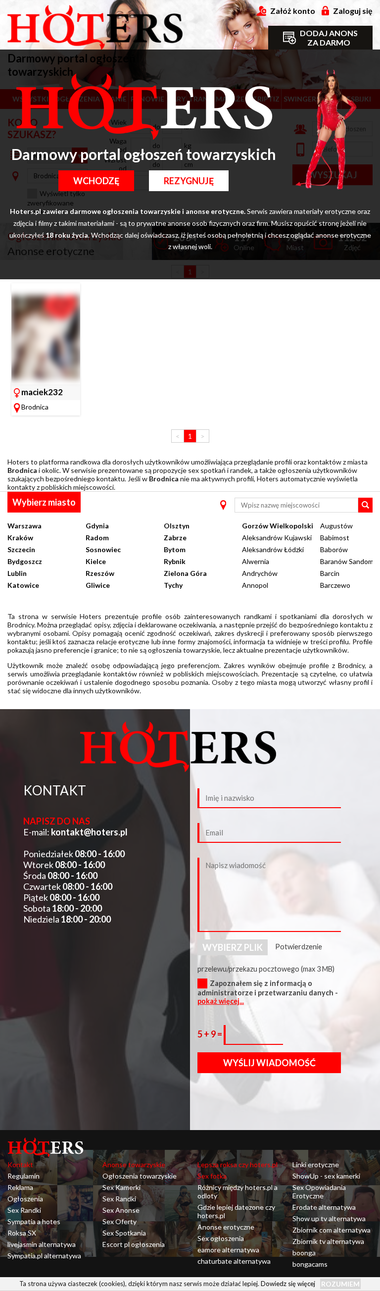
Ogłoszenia (25, 1198)
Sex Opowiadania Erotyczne (319, 1191)
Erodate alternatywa (324, 1207)
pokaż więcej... (220, 1001)
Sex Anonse (121, 1210)
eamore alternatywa (228, 1249)
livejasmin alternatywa (41, 1244)
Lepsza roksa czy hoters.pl (237, 1164)
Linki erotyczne (315, 1164)
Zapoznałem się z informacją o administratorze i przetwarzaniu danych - (267, 992)
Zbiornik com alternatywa (331, 1230)
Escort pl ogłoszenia (133, 1244)
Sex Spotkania (124, 1233)
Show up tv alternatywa (329, 1218)
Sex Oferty (119, 1221)
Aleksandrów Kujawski (277, 537)
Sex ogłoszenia (220, 1238)
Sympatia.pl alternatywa (44, 1255)
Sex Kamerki (121, 1187)
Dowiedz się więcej (288, 1283)
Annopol (255, 585)
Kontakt (20, 1164)
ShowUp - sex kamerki (326, 1176)
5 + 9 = (210, 1034)
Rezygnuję (189, 180)
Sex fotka (212, 1176)
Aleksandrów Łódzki (273, 549)
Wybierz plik (232, 947)
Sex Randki (24, 1210)
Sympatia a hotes (33, 1221)
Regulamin (23, 1176)
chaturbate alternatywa (234, 1261)
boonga (304, 1252)
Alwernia (255, 561)
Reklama (20, 1187)
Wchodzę (96, 180)
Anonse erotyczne (225, 1227)
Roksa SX (21, 1233)
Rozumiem (340, 1284)
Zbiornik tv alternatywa (328, 1241)
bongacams (310, 1264)
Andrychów (260, 573)
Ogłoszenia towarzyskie (139, 1176)
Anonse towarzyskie (133, 1164)
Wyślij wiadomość (269, 1062)
